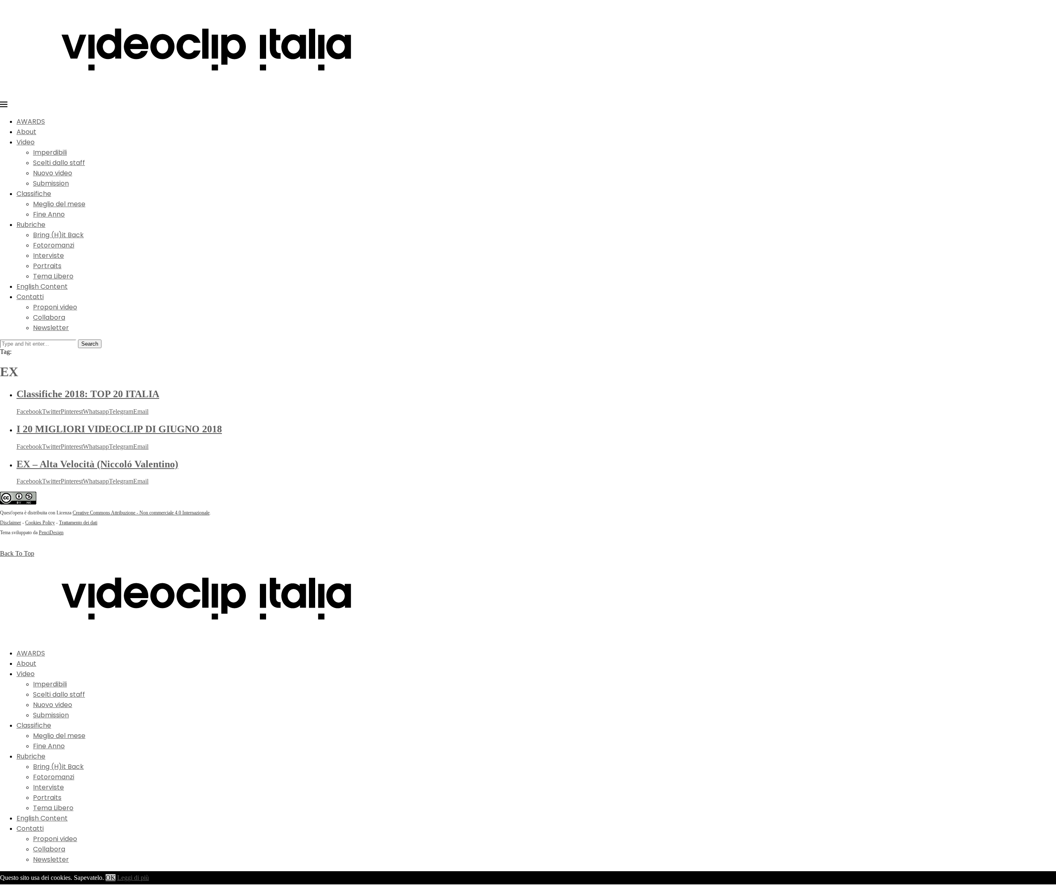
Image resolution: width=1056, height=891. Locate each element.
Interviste (48, 255)
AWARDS (30, 121)
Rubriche (30, 224)
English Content (42, 286)
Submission (51, 183)
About (26, 132)
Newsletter (51, 327)
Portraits (47, 266)
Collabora (49, 317)
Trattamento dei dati (78, 523)
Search (89, 344)
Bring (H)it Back (58, 235)
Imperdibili (50, 152)
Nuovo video (52, 173)
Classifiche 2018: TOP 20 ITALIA (87, 394)
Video (25, 142)
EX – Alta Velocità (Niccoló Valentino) (97, 464)
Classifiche (33, 193)
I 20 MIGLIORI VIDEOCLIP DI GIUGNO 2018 (119, 429)
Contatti (30, 297)
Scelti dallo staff (59, 162)
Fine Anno (49, 214)
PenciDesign (51, 532)
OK (111, 877)
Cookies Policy (40, 523)
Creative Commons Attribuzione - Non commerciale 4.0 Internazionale (141, 513)
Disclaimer (10, 523)
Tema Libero (53, 276)
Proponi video (55, 307)
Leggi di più (133, 877)
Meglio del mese (59, 204)
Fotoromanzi (53, 245)
